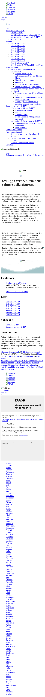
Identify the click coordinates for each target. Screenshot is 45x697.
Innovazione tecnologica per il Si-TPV (25, 37)
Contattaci (9, 145)
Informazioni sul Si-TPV (15, 31)
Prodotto (9, 41)
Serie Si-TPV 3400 (18, 54)
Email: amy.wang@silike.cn (16, 283)
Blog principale (14, 356)
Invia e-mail (5, 390)
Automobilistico (21, 115)
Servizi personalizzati (14, 130)
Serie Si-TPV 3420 (18, 56)
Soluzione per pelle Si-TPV (16, 106)
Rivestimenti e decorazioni (25, 110)
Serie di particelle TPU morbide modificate (27, 65)
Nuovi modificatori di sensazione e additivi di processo (28, 98)
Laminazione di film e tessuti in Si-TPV (26, 121)
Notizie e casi (16, 39)
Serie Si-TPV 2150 (18, 44)
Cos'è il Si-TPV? (17, 33)
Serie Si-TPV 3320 (18, 52)
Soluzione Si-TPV (13, 67)
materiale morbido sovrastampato (13, 367)
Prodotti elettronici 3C (23, 74)
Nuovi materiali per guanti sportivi (28, 87)
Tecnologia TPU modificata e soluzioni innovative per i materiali (28, 103)
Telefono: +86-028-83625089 (17, 292)
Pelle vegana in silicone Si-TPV (23, 108)
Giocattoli (19, 82)
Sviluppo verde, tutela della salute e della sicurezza (25, 155)
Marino (18, 112)
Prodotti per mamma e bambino (27, 84)
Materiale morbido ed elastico (12, 361)
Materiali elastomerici (23, 363)
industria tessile (21, 128)
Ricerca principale (28, 356)
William (4, 392)
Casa (7, 28)
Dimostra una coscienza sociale (22, 143)
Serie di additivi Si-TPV (20, 63)
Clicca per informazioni (10, 352)
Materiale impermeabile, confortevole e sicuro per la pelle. (20, 364)
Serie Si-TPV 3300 (18, 50)
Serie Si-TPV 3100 (18, 48)
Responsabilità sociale (14, 132)
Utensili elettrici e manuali (25, 80)
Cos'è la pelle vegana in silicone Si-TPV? (26, 35)
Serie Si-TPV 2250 (18, 46)
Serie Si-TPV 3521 (18, 61)
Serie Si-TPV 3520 (18, 59)
